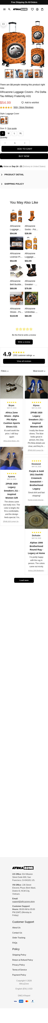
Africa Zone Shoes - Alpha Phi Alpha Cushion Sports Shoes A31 (11, 441)
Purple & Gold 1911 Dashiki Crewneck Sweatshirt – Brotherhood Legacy (36, 500)
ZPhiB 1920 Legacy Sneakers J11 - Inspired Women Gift (36, 450)
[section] (23, 107)
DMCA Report (24, 996)
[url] (23, 901)
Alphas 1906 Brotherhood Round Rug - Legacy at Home (36, 571)
